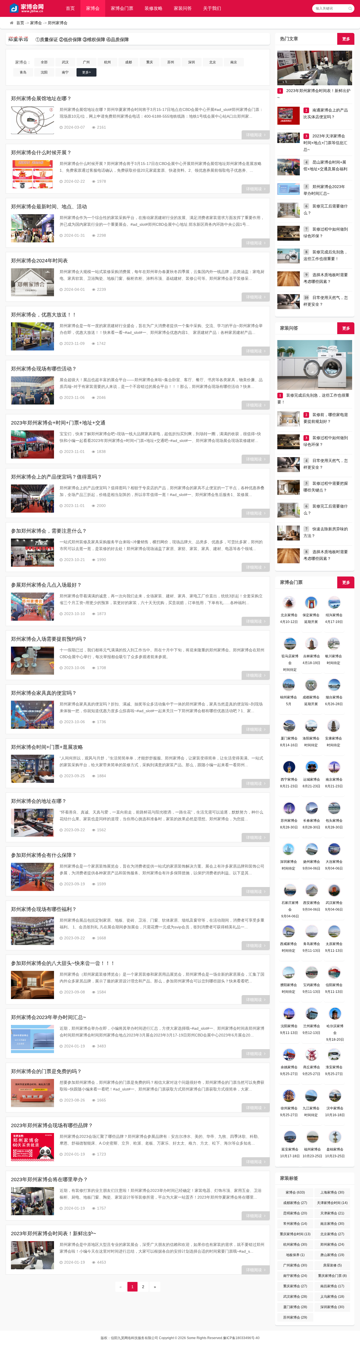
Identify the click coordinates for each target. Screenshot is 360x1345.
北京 (212, 62)
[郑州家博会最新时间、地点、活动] (32, 228)
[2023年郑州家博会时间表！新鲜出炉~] (32, 1255)
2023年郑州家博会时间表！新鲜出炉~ (53, 1233)
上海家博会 (332, 1192)
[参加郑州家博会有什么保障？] (32, 877)
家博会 (93, 8)
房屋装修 (332, 1265)
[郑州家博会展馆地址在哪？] (32, 120)
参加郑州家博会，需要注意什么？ (49, 531)
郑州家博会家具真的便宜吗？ (44, 693)
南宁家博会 (295, 1276)
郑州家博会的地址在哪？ (39, 801)
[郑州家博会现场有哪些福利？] (32, 931)
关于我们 (212, 8)
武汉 (65, 62)
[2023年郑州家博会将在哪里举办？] (32, 1201)
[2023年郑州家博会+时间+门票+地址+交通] (32, 444)
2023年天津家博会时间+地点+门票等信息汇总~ (325, 143)
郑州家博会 (58, 23)
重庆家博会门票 (332, 1276)
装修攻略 (154, 8)
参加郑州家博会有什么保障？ (44, 855)
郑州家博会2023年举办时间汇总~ (48, 1017)
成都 (128, 62)
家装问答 (183, 8)
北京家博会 (332, 1234)
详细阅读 (254, 135)
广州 (86, 62)
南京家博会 (332, 1224)
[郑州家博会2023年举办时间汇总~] (32, 1039)
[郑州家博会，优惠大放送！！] (32, 336)
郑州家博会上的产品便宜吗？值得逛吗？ (56, 477)
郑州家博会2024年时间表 (39, 260)
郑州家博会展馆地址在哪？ (41, 98)
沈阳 (44, 72)
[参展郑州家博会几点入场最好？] (32, 607)
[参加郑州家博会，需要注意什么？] (32, 553)
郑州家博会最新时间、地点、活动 (49, 206)
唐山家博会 (332, 1255)
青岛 (23, 72)
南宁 (65, 72)
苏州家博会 (295, 1317)
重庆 (149, 62)
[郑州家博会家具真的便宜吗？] (32, 715)
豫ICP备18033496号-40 (241, 1338)
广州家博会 (295, 1265)
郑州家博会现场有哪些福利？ (44, 909)
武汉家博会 (295, 1297)
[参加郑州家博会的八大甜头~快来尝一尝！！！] (32, 985)
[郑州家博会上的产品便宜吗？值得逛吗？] (32, 498)
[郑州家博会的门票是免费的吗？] (32, 1093)
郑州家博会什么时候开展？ (41, 152)
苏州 (170, 62)
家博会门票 (122, 8)
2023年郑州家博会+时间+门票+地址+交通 (58, 423)
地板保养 (295, 1255)
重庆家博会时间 (295, 1234)
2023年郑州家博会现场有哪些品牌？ (52, 1125)
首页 (70, 8)
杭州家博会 (295, 1244)
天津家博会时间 (332, 1203)
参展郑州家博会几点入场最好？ (46, 585)
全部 (44, 62)
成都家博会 (295, 1203)
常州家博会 (295, 1224)
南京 (233, 62)
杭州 (107, 62)
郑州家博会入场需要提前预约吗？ (49, 639)
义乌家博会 (332, 1297)
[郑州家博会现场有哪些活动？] (32, 390)
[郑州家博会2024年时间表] (32, 282)
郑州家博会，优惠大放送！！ (44, 315)
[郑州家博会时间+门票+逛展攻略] (32, 769)
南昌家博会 (332, 1286)
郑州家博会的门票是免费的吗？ (46, 1071)
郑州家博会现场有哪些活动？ (44, 369)
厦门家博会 (295, 1307)
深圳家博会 (332, 1307)
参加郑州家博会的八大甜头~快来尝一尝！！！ (63, 963)
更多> (86, 72)
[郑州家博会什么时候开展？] (32, 174)
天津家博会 (332, 1213)
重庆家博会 (295, 1286)
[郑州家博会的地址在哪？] (32, 823)
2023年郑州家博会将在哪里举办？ (49, 1179)
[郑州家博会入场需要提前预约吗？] (32, 661)
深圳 (191, 62)
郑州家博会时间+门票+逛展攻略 (47, 747)
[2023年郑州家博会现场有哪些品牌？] (32, 1147)
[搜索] (350, 8)
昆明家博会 (295, 1213)
